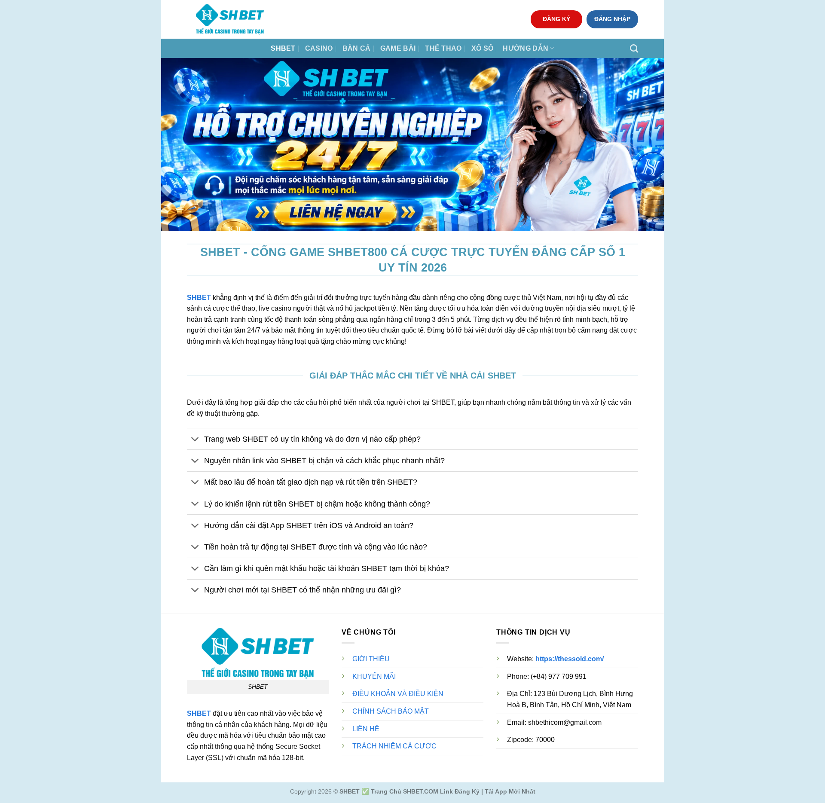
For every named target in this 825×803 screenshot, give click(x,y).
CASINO (319, 48)
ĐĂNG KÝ (556, 19)
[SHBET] (230, 19)
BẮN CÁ (356, 48)
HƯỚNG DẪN (525, 48)
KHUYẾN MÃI (374, 676)
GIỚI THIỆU (371, 659)
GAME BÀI (398, 48)
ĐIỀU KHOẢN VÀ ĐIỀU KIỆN (397, 693)
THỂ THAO (443, 48)
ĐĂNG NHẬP (612, 19)
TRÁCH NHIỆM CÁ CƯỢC (394, 746)
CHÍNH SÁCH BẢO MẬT (390, 711)
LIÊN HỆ (365, 729)
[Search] (634, 48)
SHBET (283, 48)
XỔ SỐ (482, 48)
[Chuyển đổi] (195, 440)
